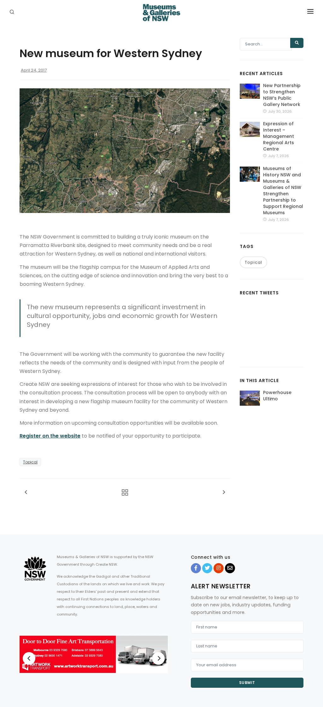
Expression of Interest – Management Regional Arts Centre (278, 136)
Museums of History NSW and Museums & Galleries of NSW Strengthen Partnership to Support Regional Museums (283, 190)
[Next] (158, 658)
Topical (30, 462)
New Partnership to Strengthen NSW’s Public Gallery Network (282, 95)
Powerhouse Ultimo (277, 395)
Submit (247, 682)
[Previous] (29, 658)
